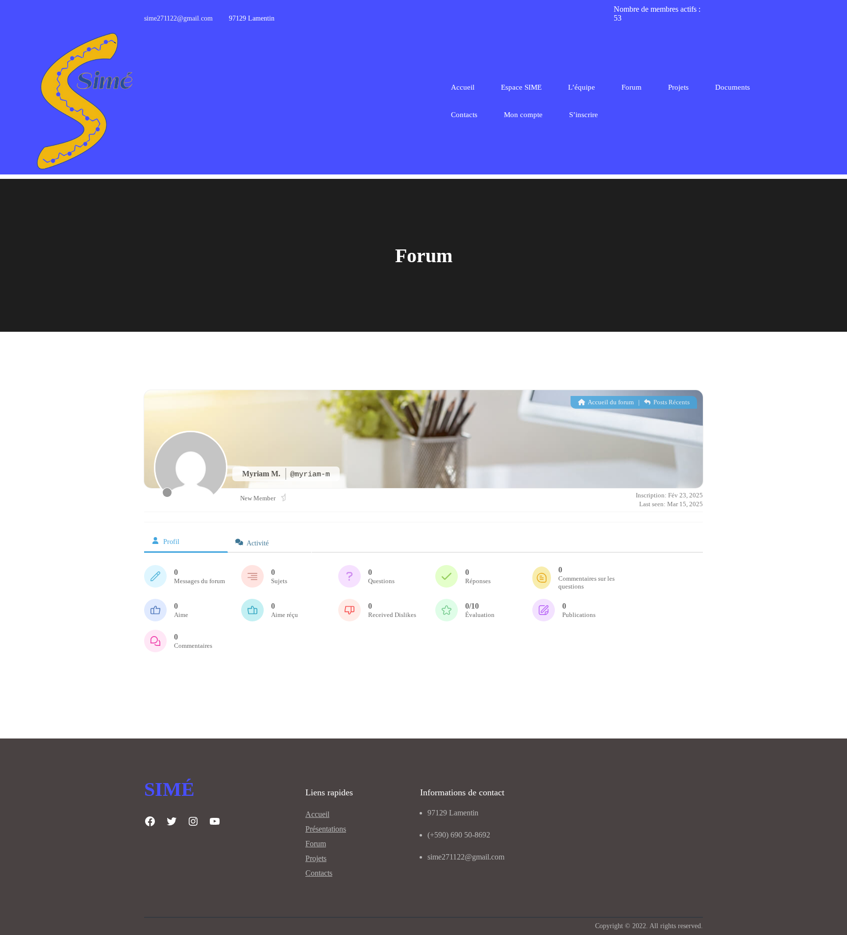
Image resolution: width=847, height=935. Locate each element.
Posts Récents (671, 402)
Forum (315, 843)
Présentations (325, 829)
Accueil (462, 87)
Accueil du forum (610, 402)
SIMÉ (169, 789)
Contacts (318, 873)
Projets (315, 858)
